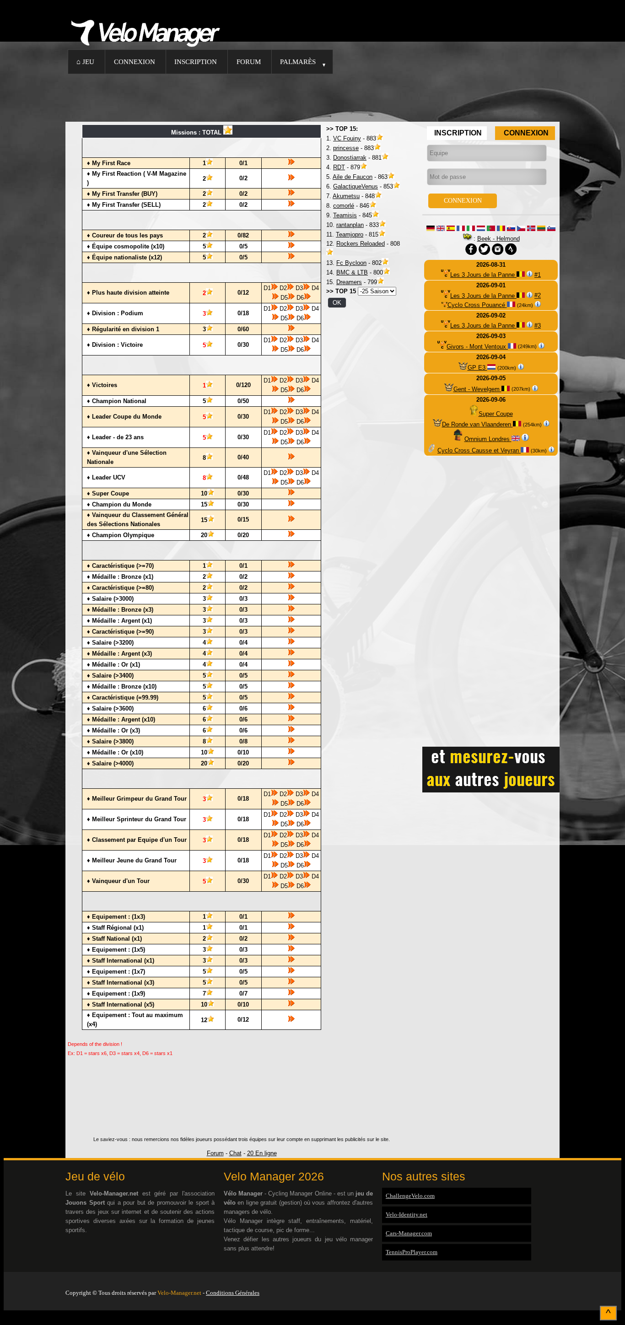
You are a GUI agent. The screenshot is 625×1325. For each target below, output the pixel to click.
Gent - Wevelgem (477, 389)
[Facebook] (557, 1281)
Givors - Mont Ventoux (477, 346)
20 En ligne (262, 1153)
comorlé (343, 205)
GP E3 (477, 367)
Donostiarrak (349, 157)
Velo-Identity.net (406, 1214)
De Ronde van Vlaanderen (477, 424)
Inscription (195, 61)
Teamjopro (349, 234)
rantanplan (350, 224)
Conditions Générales (232, 1292)
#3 (537, 325)
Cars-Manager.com (409, 1233)
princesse (346, 148)
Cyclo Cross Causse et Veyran (479, 450)
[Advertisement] (312, 96)
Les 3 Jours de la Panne (483, 274)
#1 (537, 274)
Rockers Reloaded (360, 243)
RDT (339, 167)
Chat (235, 1153)
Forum (249, 61)
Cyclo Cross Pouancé (477, 305)
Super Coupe (496, 413)
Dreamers (349, 282)
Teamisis (345, 215)
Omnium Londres (488, 439)
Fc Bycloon (351, 262)
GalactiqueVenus (355, 186)
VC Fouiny (347, 138)
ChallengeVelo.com (410, 1195)
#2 (537, 295)
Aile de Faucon (352, 176)
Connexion (134, 61)
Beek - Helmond (498, 238)
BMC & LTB (352, 272)
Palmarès (298, 61)
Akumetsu (346, 196)
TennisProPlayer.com (411, 1252)
